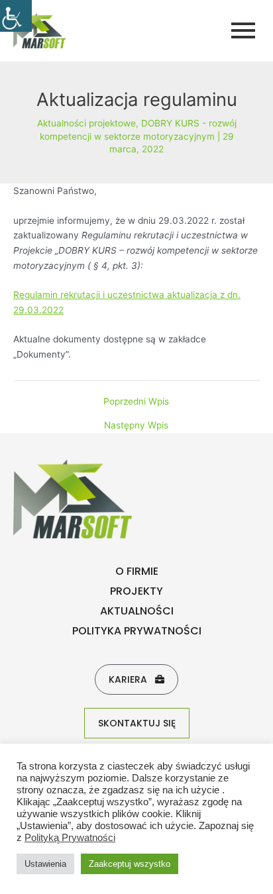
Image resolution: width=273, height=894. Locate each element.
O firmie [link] (136, 571)
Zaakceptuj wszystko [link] (129, 864)
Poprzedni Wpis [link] (136, 402)
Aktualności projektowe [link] (86, 123)
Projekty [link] (136, 591)
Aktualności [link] (137, 611)
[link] (16, 16)
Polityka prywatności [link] (136, 630)
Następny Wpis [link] (136, 425)
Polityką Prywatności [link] (70, 837)
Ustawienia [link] (45, 864)
